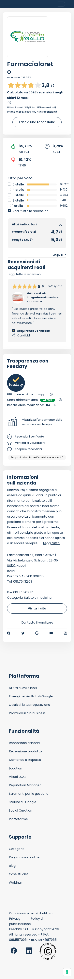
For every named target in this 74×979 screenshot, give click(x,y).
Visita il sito (37, 608)
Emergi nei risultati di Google (31, 696)
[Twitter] (22, 633)
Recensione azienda (24, 743)
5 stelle (18, 184)
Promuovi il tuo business (27, 713)
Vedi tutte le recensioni (30, 211)
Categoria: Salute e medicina (29, 597)
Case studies (18, 874)
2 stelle (18, 200)
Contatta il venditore (37, 622)
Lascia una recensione (37, 122)
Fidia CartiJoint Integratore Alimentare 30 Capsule (42, 297)
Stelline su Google (22, 802)
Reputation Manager (25, 785)
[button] (37, 422)
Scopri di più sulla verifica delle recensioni (36, 457)
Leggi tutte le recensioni (24, 274)
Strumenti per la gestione (28, 793)
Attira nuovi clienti (23, 688)
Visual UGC (17, 777)
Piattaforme (18, 819)
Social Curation (20, 810)
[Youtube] (51, 633)
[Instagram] (65, 633)
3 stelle (18, 195)
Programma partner (25, 857)
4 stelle (18, 189)
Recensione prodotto (25, 751)
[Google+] (36, 633)
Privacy (15, 918)
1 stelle (17, 205)
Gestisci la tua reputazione (29, 704)
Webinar (15, 882)
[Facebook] (8, 633)
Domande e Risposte (25, 760)
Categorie (16, 849)
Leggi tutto (51, 543)
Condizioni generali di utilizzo (30, 913)
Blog (12, 865)
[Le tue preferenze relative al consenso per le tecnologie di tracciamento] (67, 972)
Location (15, 768)
